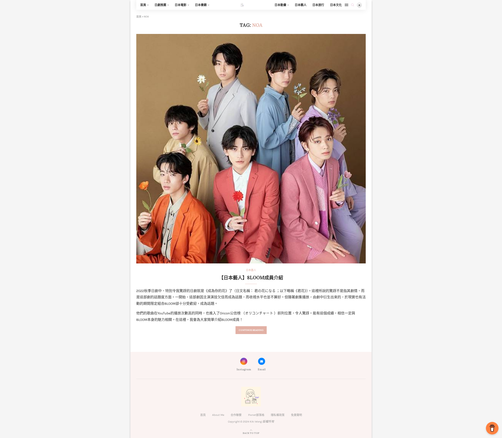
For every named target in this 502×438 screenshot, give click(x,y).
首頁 (143, 5)
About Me (218, 415)
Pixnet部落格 (256, 415)
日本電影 (180, 5)
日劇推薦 (160, 5)
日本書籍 (201, 5)
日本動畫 (280, 5)
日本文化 (336, 5)
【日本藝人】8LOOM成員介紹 (251, 278)
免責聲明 (296, 415)
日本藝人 (300, 5)
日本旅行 (318, 5)
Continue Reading (251, 330)
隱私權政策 (278, 415)
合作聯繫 (236, 415)
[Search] (353, 5)
